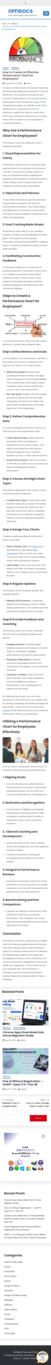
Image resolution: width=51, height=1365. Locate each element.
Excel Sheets (10, 1276)
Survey (7, 1314)
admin (29, 83)
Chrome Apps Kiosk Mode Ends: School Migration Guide (23, 1033)
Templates (9, 1319)
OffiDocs (20, 11)
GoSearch (8, 1290)
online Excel (37, 546)
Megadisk (8, 1300)
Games (7, 1281)
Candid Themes (29, 1358)
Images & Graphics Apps (15, 1295)
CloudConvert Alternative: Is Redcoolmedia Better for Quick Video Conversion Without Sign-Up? (24, 1218)
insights (6, 710)
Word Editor (9, 1333)
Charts (6, 68)
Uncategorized (11, 1323)
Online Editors (19, 1028)
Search (38, 1118)
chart (36, 102)
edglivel (22, 1040)
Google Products (12, 1285)
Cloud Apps (9, 1271)
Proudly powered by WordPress (20, 1355)
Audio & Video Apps (13, 1262)
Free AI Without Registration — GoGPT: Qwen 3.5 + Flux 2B (23, 1082)
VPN (6, 1328)
